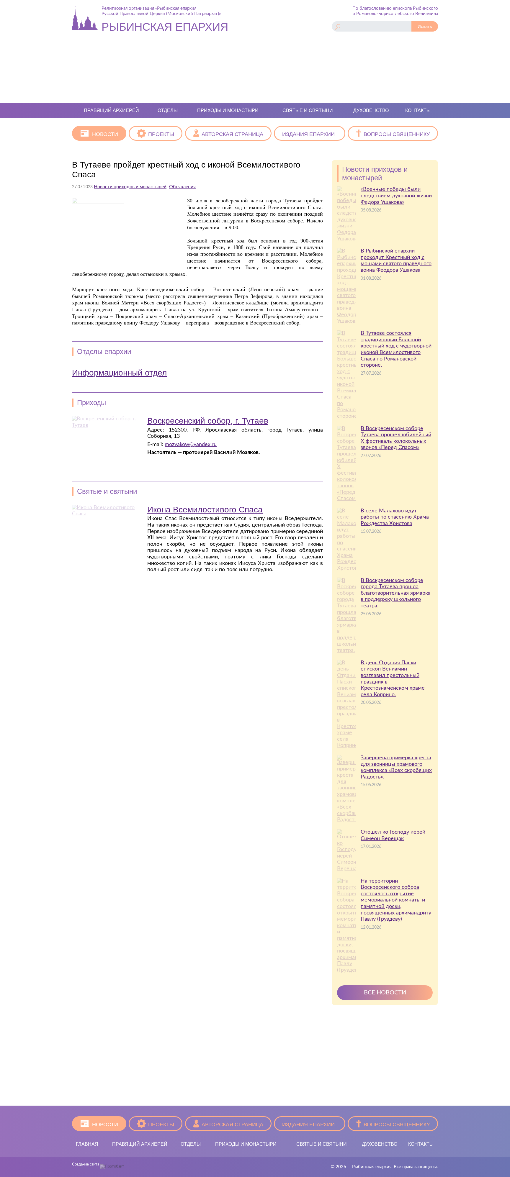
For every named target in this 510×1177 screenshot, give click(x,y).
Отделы (168, 110)
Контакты (418, 110)
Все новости (385, 993)
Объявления (182, 186)
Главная (87, 1144)
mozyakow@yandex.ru (191, 444)
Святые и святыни (307, 110)
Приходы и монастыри (228, 110)
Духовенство (371, 110)
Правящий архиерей (111, 110)
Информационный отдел (119, 372)
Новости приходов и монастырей (130, 186)
